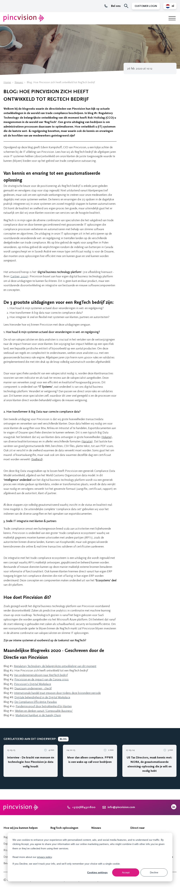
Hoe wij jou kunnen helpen (21, 828)
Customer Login (146, 6)
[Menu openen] (172, 18)
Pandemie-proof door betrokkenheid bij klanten (44, 706)
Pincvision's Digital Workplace (32, 684)
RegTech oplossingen (64, 828)
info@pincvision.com (121, 807)
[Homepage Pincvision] (24, 18)
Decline (154, 872)
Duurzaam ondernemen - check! (33, 688)
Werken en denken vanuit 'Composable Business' (44, 710)
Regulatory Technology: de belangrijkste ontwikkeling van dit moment (55, 666)
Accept (126, 872)
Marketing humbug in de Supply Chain (38, 715)
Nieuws (19, 82)
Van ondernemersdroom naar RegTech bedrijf (41, 675)
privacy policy (44, 857)
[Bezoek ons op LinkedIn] (173, 808)
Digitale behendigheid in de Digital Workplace (42, 697)
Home (7, 82)
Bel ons (116, 6)
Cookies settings (97, 872)
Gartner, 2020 (18, 276)
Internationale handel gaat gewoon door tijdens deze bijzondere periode (57, 693)
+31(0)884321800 (83, 807)
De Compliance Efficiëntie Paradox (35, 702)
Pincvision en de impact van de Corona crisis (41, 679)
